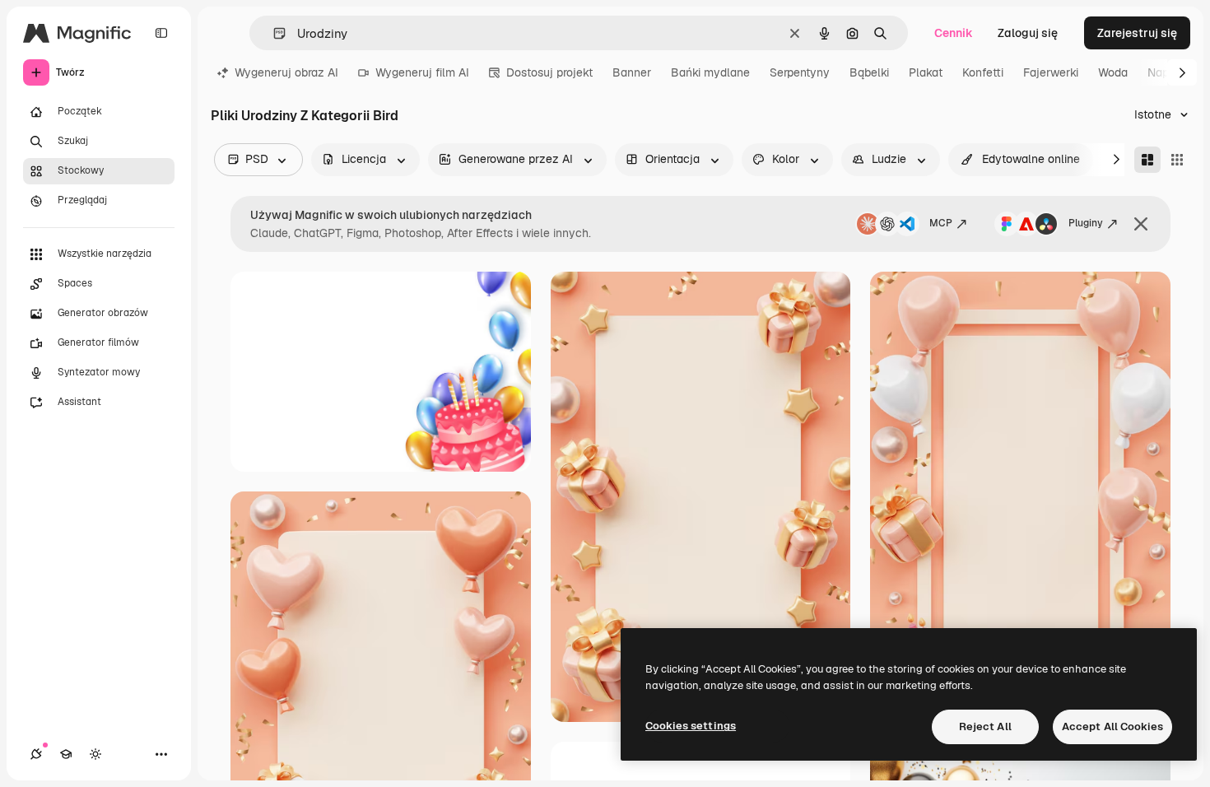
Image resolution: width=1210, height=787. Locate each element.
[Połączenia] (36, 754)
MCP (940, 223)
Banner (631, 72)
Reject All (985, 726)
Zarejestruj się (1137, 33)
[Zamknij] (1141, 224)
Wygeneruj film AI (422, 72)
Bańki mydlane (710, 72)
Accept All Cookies (1112, 726)
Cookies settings (690, 726)
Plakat (925, 72)
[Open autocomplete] (273, 33)
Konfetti (982, 72)
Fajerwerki (1050, 72)
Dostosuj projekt (549, 72)
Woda (1113, 72)
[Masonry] (1147, 160)
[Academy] (66, 754)
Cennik (953, 33)
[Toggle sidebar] (161, 33)
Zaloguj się (1028, 33)
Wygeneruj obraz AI (286, 72)
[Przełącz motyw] (95, 754)
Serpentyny (800, 72)
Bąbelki (869, 72)
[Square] (1177, 160)
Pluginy (1085, 223)
